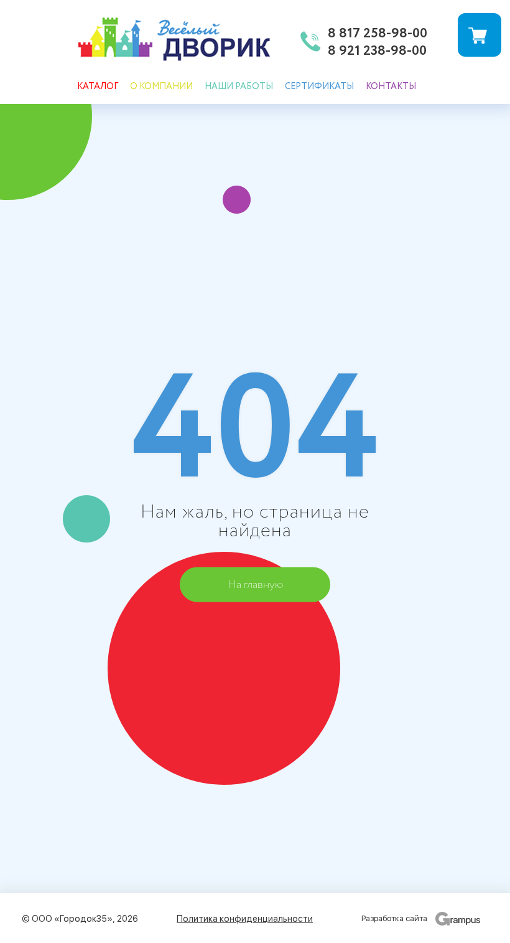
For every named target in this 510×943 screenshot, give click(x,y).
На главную (255, 584)
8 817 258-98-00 (377, 34)
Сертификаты (319, 86)
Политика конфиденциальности (245, 919)
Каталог (97, 86)
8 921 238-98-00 (377, 51)
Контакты (391, 86)
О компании (161, 86)
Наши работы (239, 86)
